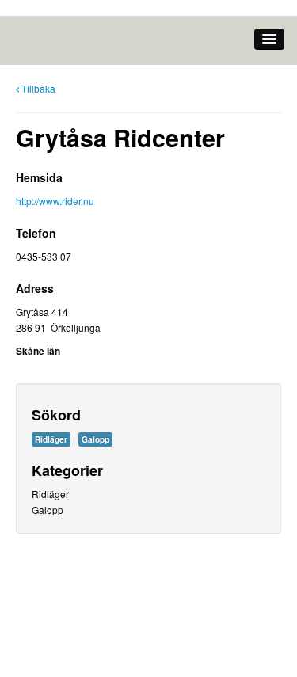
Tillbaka (38, 88)
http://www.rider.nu (55, 200)
